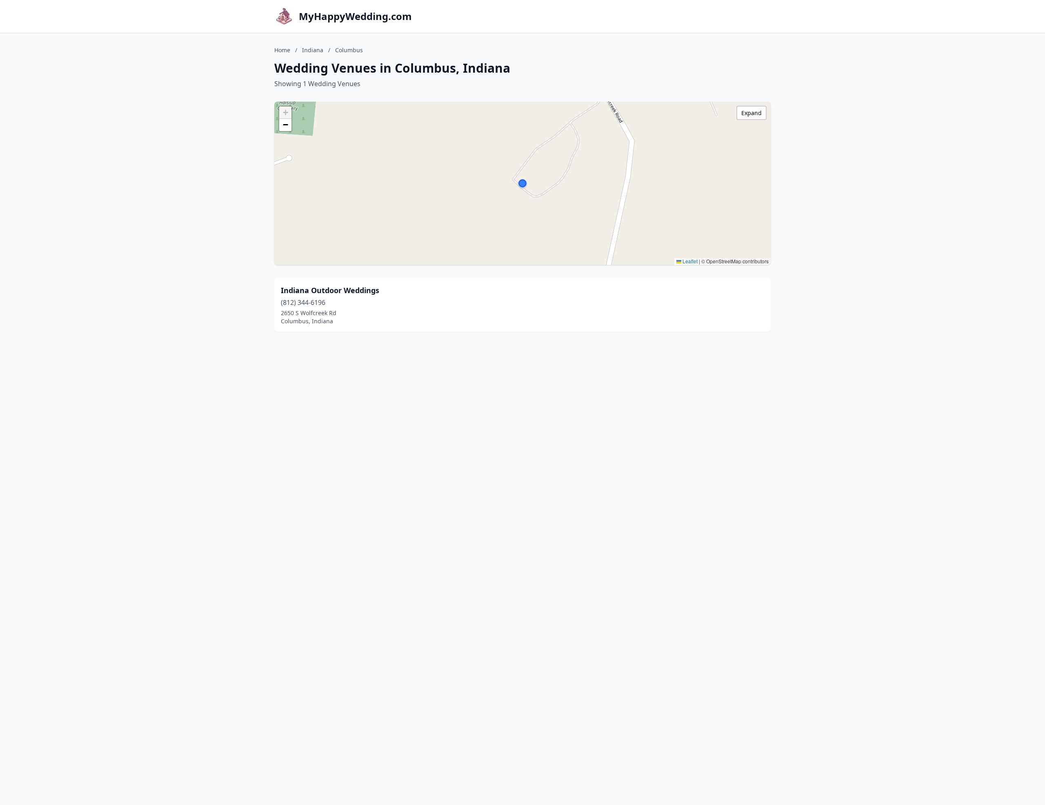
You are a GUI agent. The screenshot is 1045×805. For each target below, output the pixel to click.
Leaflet (689, 261)
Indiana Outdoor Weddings (330, 290)
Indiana (312, 50)
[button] (522, 183)
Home (282, 50)
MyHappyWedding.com (355, 16)
